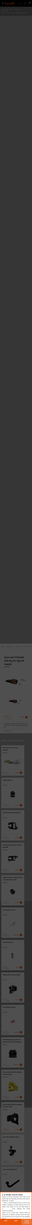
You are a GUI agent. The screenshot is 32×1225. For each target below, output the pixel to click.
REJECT (16, 1220)
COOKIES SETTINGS (26, 1221)
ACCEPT (5, 1220)
